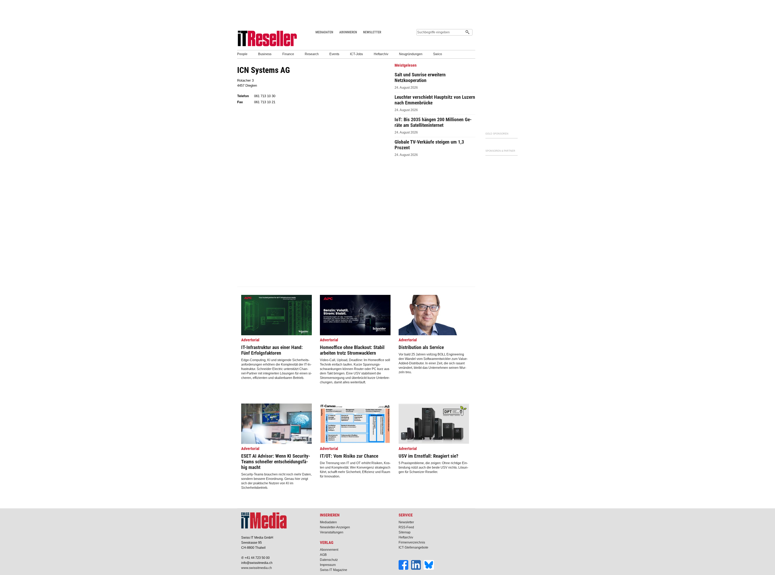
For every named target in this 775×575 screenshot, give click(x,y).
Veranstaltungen (331, 532)
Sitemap (405, 532)
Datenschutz (329, 559)
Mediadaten (328, 522)
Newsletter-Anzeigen (335, 527)
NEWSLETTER (372, 32)
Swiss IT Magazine (333, 570)
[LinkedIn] (417, 568)
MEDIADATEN (324, 32)
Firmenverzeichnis (412, 542)
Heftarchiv (406, 537)
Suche (419, 40)
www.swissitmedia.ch (256, 568)
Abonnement (329, 549)
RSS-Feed (406, 527)
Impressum (328, 565)
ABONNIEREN (348, 32)
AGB (323, 554)
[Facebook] (405, 568)
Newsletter (406, 522)
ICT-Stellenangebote (413, 547)
